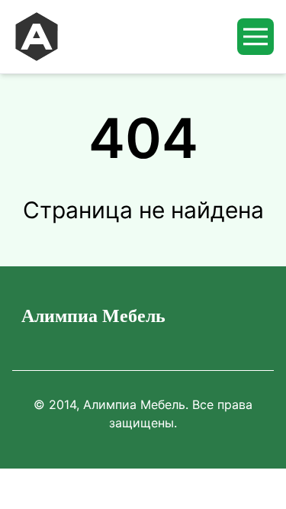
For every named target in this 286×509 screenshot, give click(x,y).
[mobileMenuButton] (255, 36)
